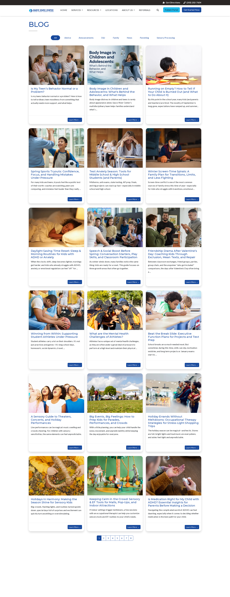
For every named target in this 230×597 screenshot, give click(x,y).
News (129, 37)
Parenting (144, 37)
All (55, 37)
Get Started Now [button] (192, 10)
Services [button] (76, 10)
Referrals (144, 10)
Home (63, 10)
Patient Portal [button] (171, 10)
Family (116, 37)
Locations (111, 10)
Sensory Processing (166, 37)
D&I (103, 37)
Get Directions (173, 3)
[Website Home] (41, 10)
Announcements (86, 37)
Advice (67, 37)
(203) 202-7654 (193, 3)
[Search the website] (158, 9)
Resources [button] (93, 10)
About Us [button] (127, 10)
